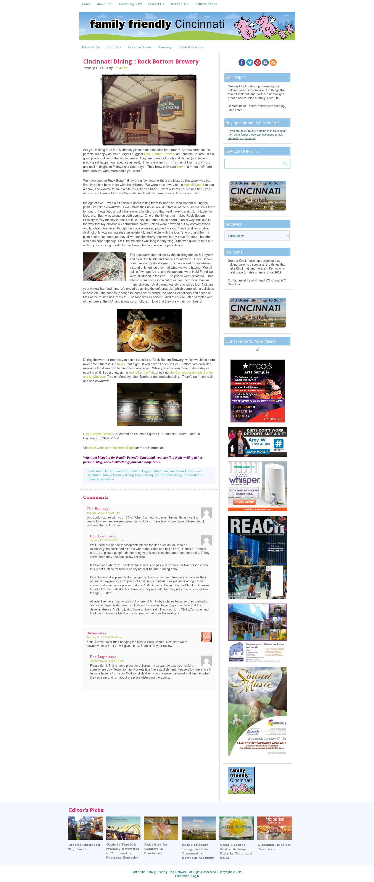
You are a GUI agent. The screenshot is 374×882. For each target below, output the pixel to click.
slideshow (107, 479)
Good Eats (130, 471)
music (121, 364)
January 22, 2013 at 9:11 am (103, 512)
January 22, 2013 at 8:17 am (107, 660)
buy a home (258, 131)
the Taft (148, 372)
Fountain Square (147, 475)
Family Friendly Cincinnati (187, 27)
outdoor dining (171, 475)
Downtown (113, 471)
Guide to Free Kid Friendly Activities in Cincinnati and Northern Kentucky (122, 851)
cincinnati (176, 471)
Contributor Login (187, 876)
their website (99, 447)
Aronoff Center (194, 184)
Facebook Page (123, 447)
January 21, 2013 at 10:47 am (104, 637)
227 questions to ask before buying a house (255, 136)
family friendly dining (118, 475)
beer (180, 166)
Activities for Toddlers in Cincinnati (155, 849)
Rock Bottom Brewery (159, 153)
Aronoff (134, 372)
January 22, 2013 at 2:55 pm (107, 540)
